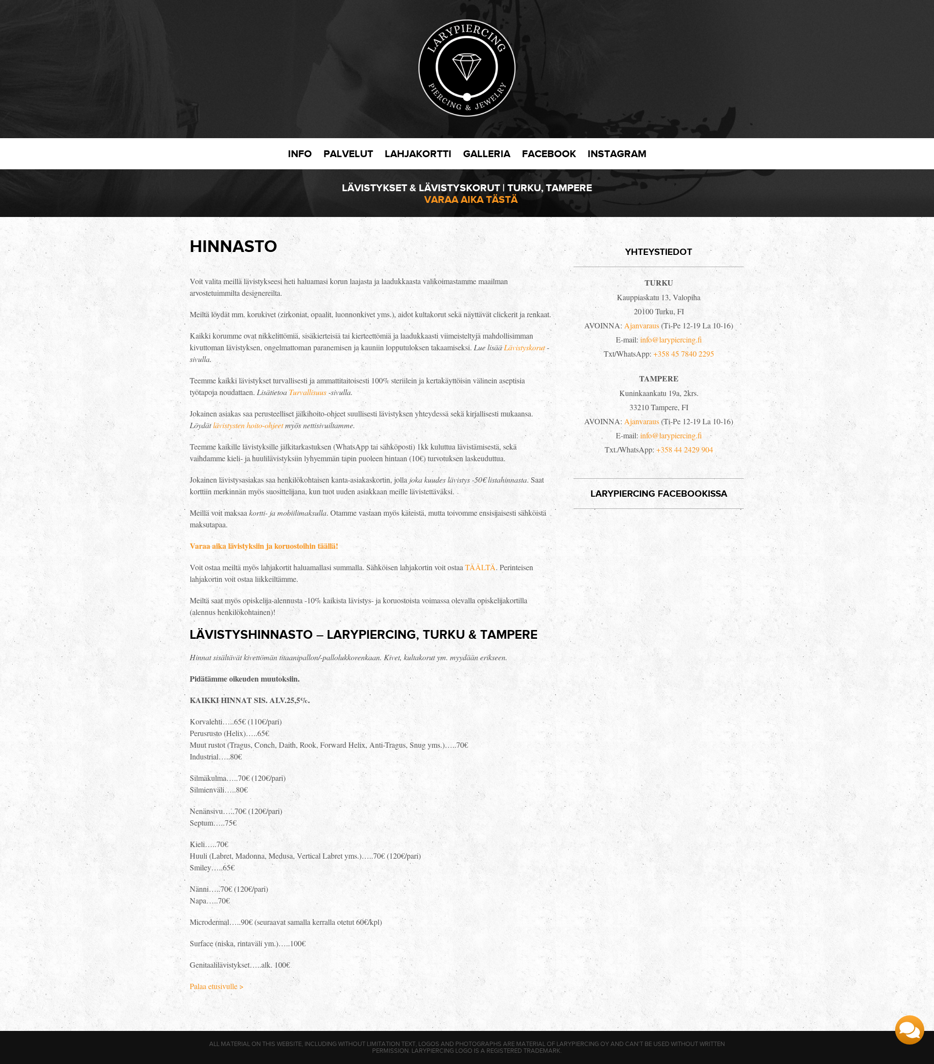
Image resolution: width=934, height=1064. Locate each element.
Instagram (617, 154)
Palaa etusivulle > (217, 986)
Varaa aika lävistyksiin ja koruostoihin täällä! (264, 545)
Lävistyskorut (524, 347)
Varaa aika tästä (471, 199)
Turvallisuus (307, 392)
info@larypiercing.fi (671, 339)
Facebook (549, 154)
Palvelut (348, 154)
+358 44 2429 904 (684, 449)
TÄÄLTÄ (480, 567)
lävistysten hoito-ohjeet (248, 425)
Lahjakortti (418, 154)
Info (300, 154)
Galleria (486, 154)
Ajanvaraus (641, 325)
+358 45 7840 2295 (683, 353)
